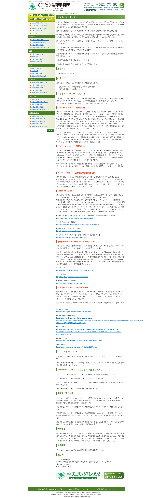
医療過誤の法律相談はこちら (40, 47)
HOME (59, 13)
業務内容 (62, 489)
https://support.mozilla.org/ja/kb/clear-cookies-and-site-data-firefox (79, 340)
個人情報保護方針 (102, 489)
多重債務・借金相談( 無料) (39, 28)
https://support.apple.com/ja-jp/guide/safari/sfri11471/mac (76, 347)
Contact (115, 10)
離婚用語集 (34, 56)
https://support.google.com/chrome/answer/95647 (74, 311)
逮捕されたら (35, 99)
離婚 (30, 51)
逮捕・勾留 (32, 96)
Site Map (109, 10)
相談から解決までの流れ (38, 42)
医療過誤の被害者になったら (40, 40)
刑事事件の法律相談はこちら (40, 109)
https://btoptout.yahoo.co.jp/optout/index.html (72, 277)
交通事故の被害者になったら (40, 82)
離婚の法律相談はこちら (38, 61)
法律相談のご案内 (52, 489)
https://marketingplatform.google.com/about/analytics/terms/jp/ (78, 224)
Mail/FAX (122, 5)
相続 (30, 65)
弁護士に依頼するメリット (39, 85)
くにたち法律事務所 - (50, 6)
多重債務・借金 (34, 113)
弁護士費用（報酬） (37, 45)
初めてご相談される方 (38, 30)
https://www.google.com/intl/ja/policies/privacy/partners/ (75, 218)
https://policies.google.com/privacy (68, 231)
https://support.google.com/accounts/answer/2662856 (75, 270)
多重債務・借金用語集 (38, 121)
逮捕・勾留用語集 (36, 104)
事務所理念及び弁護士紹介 (39, 23)
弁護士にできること (37, 54)
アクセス (69, 489)
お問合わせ (76, 489)
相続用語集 (34, 71)
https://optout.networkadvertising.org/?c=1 (71, 283)
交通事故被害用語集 (37, 88)
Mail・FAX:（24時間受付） (114, 475)
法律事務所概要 (41, 17)
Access (122, 10)
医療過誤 (32, 36)
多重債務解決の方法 (37, 116)
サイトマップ (113, 489)
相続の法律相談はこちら (38, 76)
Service (102, 10)
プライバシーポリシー (88, 489)
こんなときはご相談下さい (39, 25)
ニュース (34, 33)
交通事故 (32, 79)
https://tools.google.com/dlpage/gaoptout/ (71, 237)
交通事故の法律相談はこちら (40, 92)
